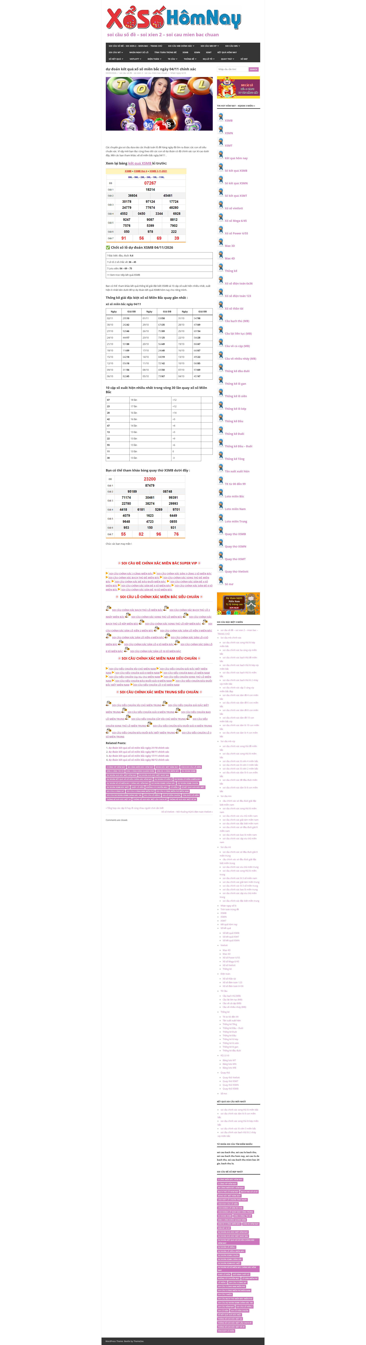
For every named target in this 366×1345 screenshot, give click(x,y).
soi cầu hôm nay (226, 1306)
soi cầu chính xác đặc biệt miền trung (241, 900)
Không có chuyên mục (157, 787)
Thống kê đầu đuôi (237, 371)
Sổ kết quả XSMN (236, 183)
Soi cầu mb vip (209, 46)
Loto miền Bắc (234, 496)
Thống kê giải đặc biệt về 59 (182, 799)
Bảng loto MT (229, 1060)
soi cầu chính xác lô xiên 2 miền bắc (240, 768)
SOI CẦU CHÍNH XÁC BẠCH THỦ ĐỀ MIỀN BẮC (134, 577)
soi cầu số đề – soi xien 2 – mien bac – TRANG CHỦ (135, 46)
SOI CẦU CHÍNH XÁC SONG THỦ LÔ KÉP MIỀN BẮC (173, 623)
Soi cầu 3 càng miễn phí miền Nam (172, 791)
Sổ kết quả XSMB (236, 171)
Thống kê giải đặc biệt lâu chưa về (150, 799)
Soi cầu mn (231, 46)
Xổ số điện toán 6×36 (233, 986)
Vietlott (134, 59)
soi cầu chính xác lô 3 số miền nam (240, 878)
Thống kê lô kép (235, 409)
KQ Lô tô (207, 59)
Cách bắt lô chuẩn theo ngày (232, 1200)
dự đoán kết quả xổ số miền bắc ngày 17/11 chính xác (139, 755)
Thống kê (189, 59)
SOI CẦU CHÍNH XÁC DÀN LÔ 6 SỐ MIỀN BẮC (149, 644)
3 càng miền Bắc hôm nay (230, 1179)
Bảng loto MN (229, 1064)
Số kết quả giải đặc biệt (192, 787)
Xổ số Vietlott (229, 965)
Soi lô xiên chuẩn (171, 795)
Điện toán (153, 59)
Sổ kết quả (115, 59)
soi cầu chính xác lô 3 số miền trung (240, 885)
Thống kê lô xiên (236, 396)
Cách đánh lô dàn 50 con (230, 1208)
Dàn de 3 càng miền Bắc (168, 771)
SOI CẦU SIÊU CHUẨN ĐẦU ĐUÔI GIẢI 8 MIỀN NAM (143, 681)
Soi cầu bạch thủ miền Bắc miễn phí (235, 1298)
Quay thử (226, 59)
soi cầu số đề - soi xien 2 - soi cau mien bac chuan (143, 73)
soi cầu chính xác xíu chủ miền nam (240, 815)
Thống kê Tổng (234, 459)
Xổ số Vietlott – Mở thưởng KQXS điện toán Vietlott (186, 811)
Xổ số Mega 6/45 (236, 221)
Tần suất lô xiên (191, 795)
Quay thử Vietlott (236, 571)
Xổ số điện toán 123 (238, 296)
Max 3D (230, 246)
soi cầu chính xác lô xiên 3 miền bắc (240, 764)
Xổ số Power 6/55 (236, 233)
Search (253, 69)
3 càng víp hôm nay (116, 767)
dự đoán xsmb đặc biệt (118, 787)
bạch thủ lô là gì (249, 1192)
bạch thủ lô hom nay (228, 1192)
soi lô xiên (223, 1310)
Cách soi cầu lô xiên (191, 767)
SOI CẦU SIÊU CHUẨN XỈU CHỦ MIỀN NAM (132, 668)
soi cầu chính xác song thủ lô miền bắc (239, 1109)
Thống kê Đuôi (234, 434)
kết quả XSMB (140, 163)
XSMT (208, 52)
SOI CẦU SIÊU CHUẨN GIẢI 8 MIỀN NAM (137, 673)
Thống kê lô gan (235, 384)
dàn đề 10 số (224, 1228)
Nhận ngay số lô (138, 52)
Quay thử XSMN (235, 546)
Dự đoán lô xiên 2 (163, 779)
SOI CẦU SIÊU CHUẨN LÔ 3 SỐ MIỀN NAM (156, 685)
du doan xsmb (188, 771)
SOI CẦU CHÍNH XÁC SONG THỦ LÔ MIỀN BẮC (156, 617)
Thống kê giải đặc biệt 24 (119, 799)
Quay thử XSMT (235, 559)
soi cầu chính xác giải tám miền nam (240, 819)
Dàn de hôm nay (250, 1224)
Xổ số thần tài (234, 308)
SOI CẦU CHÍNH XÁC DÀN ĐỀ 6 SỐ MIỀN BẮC (146, 585)
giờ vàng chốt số (241, 1274)
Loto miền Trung (236, 521)
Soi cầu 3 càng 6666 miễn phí (140, 791)
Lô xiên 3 (174, 787)
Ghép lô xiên (138, 787)
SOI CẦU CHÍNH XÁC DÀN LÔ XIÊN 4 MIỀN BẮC (138, 637)
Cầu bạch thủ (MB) (237, 321)
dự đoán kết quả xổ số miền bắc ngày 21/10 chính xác (139, 747)
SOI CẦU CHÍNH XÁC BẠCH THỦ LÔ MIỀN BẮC (137, 610)
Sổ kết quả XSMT (236, 196)
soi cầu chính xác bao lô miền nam (240, 834)
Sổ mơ (244, 59)
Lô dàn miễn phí (249, 1278)
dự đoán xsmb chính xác (163, 783)
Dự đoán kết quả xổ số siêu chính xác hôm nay (129, 779)
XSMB (185, 52)
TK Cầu (171, 59)
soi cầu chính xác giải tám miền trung (241, 882)
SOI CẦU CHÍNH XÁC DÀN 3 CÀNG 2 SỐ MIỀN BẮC (184, 573)
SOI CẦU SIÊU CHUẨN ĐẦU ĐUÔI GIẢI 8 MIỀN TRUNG (182, 725)
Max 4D (230, 258)
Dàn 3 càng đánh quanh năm (140, 771)
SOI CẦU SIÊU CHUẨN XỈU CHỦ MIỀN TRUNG (136, 705)
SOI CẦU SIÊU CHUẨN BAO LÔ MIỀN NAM (187, 673)
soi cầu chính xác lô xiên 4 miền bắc (240, 761)
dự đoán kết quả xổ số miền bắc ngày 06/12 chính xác (139, 759)
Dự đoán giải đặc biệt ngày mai (154, 775)
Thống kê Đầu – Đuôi (238, 446)
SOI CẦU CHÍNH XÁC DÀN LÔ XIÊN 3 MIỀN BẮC (186, 630)
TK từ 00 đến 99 (235, 484)
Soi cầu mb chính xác (180, 46)
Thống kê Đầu (234, 421)
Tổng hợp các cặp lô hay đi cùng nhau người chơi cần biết (135, 808)
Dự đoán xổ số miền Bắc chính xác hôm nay (128, 783)
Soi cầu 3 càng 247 (115, 791)
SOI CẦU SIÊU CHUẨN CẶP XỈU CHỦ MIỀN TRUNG (158, 719)
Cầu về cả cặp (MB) (237, 346)
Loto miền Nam (235, 509)
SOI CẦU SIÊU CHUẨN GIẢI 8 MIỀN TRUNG (151, 712)
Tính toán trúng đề (165, 52)
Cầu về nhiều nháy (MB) (240, 359)
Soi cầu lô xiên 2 (152, 795)
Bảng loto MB (229, 1067)
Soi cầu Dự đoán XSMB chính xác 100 (124, 795)
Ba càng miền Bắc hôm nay (140, 767)
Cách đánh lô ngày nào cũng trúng (235, 1212)
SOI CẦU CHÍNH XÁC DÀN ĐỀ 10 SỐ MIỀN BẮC (146, 589)
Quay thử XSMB (235, 534)
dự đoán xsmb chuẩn (188, 783)
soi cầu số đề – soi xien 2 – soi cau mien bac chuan (163, 34)
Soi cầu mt (115, 52)
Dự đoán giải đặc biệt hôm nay (122, 775)
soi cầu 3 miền (225, 1294)
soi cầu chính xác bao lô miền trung (240, 889)
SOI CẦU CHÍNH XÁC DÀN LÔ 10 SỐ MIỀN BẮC (155, 651)
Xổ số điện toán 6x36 (239, 283)
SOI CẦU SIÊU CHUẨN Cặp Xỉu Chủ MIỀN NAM (134, 677)
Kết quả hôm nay (227, 52)
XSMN (197, 52)
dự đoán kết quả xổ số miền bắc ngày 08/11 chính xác (139, 751)
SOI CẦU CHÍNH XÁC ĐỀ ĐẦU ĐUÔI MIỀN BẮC (140, 581)
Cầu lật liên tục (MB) (238, 333)
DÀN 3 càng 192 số (115, 771)
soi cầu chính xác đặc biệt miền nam (240, 823)
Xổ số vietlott (234, 208)
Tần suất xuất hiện (237, 471)
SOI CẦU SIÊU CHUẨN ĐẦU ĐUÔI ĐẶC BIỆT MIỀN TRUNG (143, 732)
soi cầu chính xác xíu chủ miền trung (240, 867)
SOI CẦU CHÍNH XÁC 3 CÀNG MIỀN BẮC (131, 573)
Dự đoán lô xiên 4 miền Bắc (187, 779)
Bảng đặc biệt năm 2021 (167, 767)
